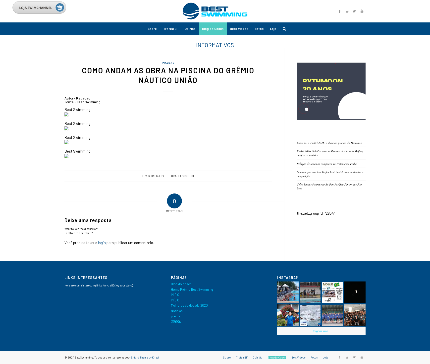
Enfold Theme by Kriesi (145, 357)
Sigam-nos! (321, 331)
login (102, 242)
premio (176, 316)
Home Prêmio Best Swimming (192, 289)
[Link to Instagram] (347, 11)
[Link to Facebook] (339, 11)
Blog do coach (181, 284)
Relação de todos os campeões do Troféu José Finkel (327, 164)
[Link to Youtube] (362, 11)
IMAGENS (168, 62)
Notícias (177, 311)
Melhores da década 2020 (189, 305)
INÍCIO (175, 295)
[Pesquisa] (282, 28)
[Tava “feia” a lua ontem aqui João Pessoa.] (355, 292)
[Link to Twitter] (354, 11)
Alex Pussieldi (184, 176)
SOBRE (176, 321)
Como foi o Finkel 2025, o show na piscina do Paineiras (329, 143)
